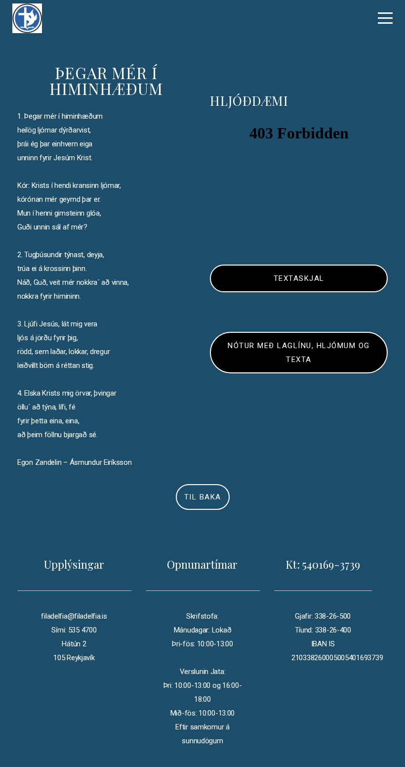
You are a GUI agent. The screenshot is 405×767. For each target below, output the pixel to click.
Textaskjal (299, 278)
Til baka (202, 497)
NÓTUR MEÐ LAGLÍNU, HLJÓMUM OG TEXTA (299, 352)
